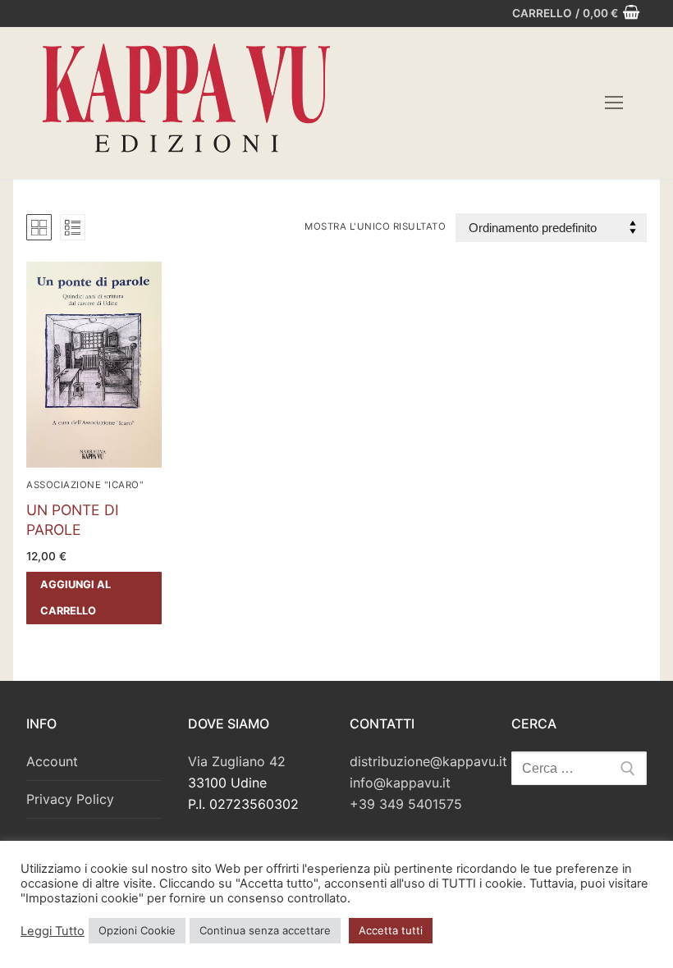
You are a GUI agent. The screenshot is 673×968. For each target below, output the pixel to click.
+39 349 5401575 (406, 804)
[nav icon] (614, 103)
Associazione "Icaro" (85, 485)
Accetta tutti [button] (391, 930)
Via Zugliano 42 (237, 761)
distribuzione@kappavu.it (428, 761)
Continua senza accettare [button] (265, 930)
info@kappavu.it (400, 782)
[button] (94, 598)
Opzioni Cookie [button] (137, 930)
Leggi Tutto (53, 931)
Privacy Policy (70, 799)
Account (52, 761)
